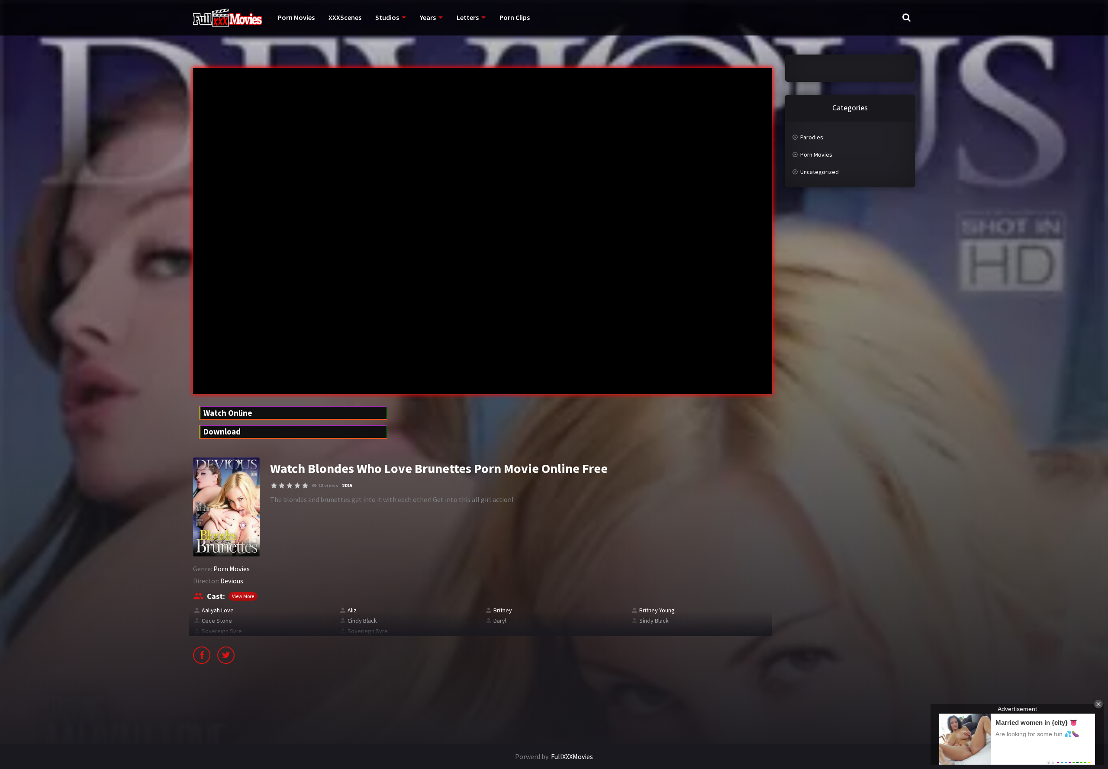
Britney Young (657, 610)
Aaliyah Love (218, 610)
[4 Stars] (297, 485)
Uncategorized (819, 172)
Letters (468, 17)
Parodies (811, 137)
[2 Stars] (282, 485)
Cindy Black (362, 620)
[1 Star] (274, 485)
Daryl (499, 620)
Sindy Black (654, 620)
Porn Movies (296, 17)
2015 (347, 485)
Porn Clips (514, 17)
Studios (387, 17)
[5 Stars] (305, 485)
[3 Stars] (289, 485)
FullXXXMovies (572, 756)
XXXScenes (345, 17)
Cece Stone (217, 620)
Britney (502, 610)
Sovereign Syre (222, 631)
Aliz (352, 610)
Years (428, 17)
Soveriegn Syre (368, 631)
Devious (231, 580)
